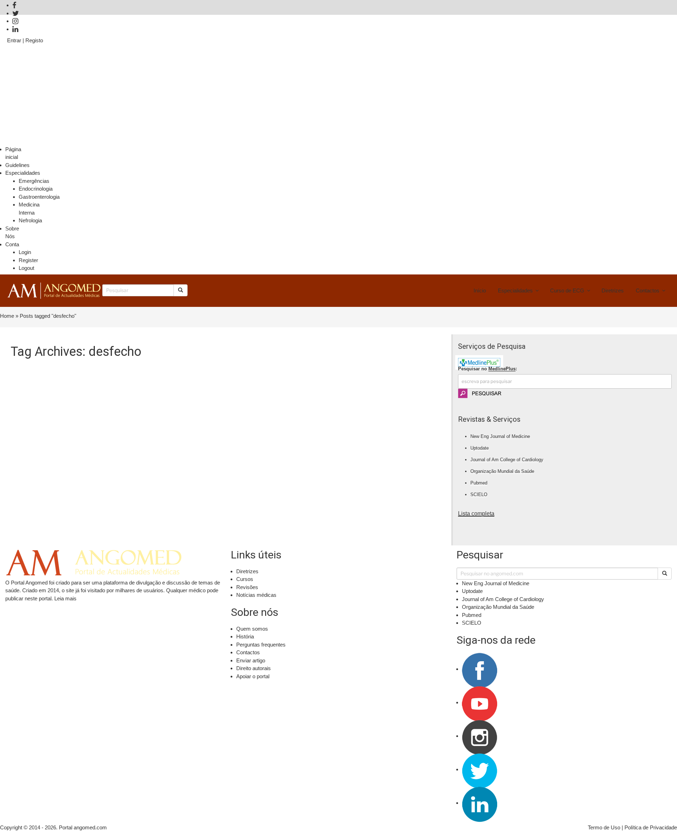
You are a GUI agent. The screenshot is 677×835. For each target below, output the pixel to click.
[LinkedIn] (15, 29)
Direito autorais (253, 668)
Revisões (247, 587)
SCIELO (478, 494)
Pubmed (478, 482)
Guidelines (17, 165)
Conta (12, 244)
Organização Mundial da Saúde (502, 471)
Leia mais (65, 598)
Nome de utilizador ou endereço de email (57, 52)
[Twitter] (15, 13)
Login (25, 252)
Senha (15, 81)
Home (7, 316)
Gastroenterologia (39, 197)
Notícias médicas (256, 595)
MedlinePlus (502, 368)
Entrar (14, 40)
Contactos (647, 290)
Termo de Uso (604, 827)
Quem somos (252, 629)
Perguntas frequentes (261, 645)
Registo (34, 40)
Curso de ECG (567, 290)
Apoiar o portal (252, 676)
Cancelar (17, 141)
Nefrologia (30, 220)
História (245, 636)
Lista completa (476, 514)
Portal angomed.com (83, 827)
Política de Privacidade (650, 827)
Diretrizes (613, 290)
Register (28, 260)
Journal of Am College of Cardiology (506, 459)
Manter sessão (30, 111)
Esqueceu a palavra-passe (639, 141)
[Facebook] (14, 5)
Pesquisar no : (487, 368)
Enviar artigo (250, 660)
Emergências (34, 181)
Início (480, 290)
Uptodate (479, 448)
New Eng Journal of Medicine (500, 436)
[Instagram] (15, 21)
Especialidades (22, 173)
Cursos (244, 579)
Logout (26, 268)
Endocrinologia (36, 189)
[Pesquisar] (665, 574)
